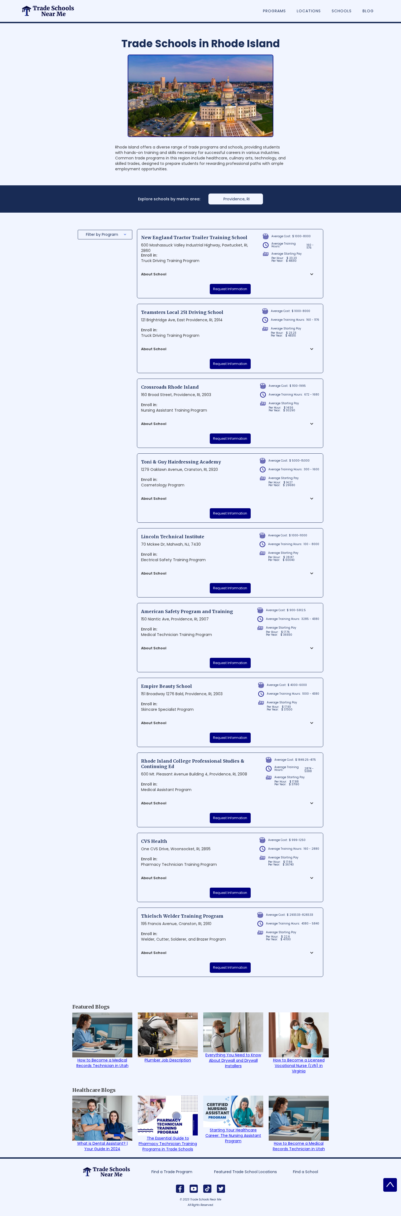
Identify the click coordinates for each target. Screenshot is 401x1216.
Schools (342, 11)
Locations (309, 11)
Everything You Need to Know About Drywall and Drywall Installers (233, 1060)
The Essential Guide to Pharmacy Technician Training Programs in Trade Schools (168, 1143)
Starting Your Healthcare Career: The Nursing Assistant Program (233, 1135)
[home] (51, 8)
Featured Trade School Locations (245, 1172)
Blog (368, 11)
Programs (274, 11)
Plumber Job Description (168, 1060)
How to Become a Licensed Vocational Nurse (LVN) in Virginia (299, 1065)
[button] (105, 234)
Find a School (305, 1172)
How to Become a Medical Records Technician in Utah (102, 1062)
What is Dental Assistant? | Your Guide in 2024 (102, 1146)
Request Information (230, 289)
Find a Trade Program (171, 1172)
